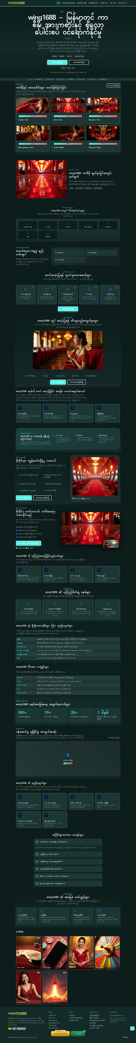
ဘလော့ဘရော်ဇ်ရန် (113, 85)
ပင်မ (58, 3)
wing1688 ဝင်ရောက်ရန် (68, 3)
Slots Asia (113, 3)
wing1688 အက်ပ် (93, 3)
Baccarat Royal (53, 1028)
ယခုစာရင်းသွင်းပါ (60, 1033)
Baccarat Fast (123, 3)
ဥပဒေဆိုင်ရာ (92, 1023)
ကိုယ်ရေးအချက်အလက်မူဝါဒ (97, 1020)
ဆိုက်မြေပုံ (125, 1037)
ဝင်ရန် (78, 1033)
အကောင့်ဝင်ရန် (79, 62)
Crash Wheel (52, 1025)
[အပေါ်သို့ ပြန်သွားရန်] (132, 1028)
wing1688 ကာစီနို (81, 3)
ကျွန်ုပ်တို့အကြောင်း (94, 1015)
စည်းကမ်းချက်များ (94, 1018)
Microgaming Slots (54, 1023)
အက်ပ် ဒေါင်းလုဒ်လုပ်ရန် (30, 543)
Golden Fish (103, 3)
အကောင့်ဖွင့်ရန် (57, 62)
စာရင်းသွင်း (72, 1015)
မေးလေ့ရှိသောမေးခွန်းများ (96, 1025)
